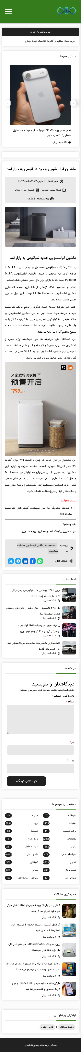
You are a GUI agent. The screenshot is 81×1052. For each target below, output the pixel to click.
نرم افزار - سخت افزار (22, 878)
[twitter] (11, 561)
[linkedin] (25, 561)
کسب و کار (60, 870)
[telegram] (18, 561)
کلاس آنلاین (47, 1027)
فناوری (45, 190)
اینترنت (59, 823)
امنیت (22, 815)
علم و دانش (21, 854)
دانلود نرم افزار (67, 1027)
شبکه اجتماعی (60, 854)
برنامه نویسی (60, 831)
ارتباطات (60, 815)
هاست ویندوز (40, 1045)
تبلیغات (22, 831)
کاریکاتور (22, 862)
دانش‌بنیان (23, 839)
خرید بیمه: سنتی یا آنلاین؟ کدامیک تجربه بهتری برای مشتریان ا (41, 41)
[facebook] (33, 561)
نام (72, 742)
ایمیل (70, 761)
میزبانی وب (60, 878)
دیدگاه (70, 702)
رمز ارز (59, 847)
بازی (22, 823)
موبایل (22, 870)
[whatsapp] (40, 561)
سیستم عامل (22, 847)
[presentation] (73, 103)
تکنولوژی (59, 839)
